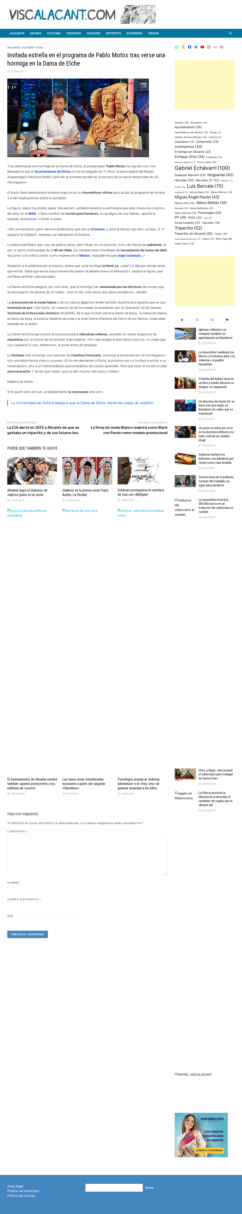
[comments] (212, 319)
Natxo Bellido (211, 202)
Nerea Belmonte (201, 208)
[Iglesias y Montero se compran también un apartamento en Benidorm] (185, 330)
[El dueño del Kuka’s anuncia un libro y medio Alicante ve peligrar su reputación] (185, 379)
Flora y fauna (206, 162)
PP (180, 217)
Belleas (215, 132)
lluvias (180, 187)
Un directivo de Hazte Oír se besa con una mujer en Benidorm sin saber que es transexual (217, 407)
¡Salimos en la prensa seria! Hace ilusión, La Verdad (85, 492)
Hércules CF (207, 180)
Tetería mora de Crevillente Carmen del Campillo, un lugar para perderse (216, 481)
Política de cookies (21, 1196)
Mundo (35, 33)
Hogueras (220, 174)
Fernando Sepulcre (185, 162)
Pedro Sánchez (185, 213)
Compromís (207, 141)
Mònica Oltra (185, 203)
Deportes (113, 33)
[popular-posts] (182, 319)
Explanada (214, 157)
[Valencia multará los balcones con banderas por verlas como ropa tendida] (185, 455)
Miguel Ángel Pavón (197, 197)
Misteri (84, 255)
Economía (134, 33)
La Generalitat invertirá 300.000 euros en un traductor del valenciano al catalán (216, 506)
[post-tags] (227, 319)
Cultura (54, 33)
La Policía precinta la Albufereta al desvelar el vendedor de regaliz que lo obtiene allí (215, 799)
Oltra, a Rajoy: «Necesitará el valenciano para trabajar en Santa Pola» (216, 774)
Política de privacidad (23, 1191)
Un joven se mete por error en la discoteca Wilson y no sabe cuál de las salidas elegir (216, 434)
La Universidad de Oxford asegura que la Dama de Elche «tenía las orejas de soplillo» (82, 403)
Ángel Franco (184, 243)
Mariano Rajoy (199, 192)
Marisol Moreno (221, 192)
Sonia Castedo (187, 222)
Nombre (14, 882)
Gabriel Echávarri (202, 168)
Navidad (181, 208)
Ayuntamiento (188, 127)
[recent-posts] (197, 319)
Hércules (184, 180)
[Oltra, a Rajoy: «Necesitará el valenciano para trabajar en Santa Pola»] (185, 771)
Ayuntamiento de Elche (52, 171)
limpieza (227, 181)
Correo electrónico (24, 899)
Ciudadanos (184, 141)
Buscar (149, 1187)
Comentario (17, 831)
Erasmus (98, 229)
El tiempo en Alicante (193, 152)
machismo (181, 192)
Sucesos (93, 33)
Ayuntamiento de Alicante (191, 132)
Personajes (209, 213)
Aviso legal (15, 1186)
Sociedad (73, 33)
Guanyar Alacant (190, 175)
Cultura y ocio (32, 47)
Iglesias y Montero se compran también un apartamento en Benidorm (215, 334)
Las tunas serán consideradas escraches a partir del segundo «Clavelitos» (83, 783)
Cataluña (215, 137)
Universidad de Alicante (187, 239)
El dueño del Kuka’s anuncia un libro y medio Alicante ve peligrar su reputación (216, 383)
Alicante (17, 33)
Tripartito (188, 228)
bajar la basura (129, 255)
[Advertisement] (205, 84)
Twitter (220, 233)
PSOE (195, 217)
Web (10, 915)
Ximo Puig (224, 238)
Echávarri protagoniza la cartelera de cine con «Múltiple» (141, 492)
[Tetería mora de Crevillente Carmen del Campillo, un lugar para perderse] (185, 477)
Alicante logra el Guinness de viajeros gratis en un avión (27, 492)
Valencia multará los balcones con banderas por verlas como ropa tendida (216, 458)
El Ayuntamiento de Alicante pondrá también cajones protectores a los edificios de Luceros (32, 783)
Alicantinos (198, 122)
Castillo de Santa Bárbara (191, 137)
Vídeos (153, 33)
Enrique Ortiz (190, 157)
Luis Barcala (205, 186)
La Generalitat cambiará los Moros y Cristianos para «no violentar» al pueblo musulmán (217, 358)
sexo (208, 218)
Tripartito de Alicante (193, 233)
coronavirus (188, 146)
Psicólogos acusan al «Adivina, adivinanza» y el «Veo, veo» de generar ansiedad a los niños (139, 783)
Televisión (211, 222)
